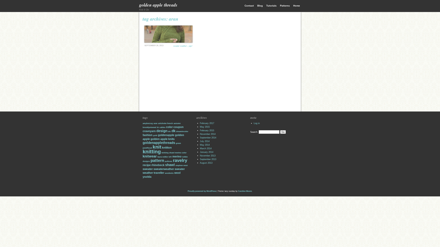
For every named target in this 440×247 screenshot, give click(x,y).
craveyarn (149, 131)
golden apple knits (163, 138)
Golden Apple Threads (158, 5)
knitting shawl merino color (174, 153)
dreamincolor (182, 131)
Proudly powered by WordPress (202, 191)
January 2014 (206, 152)
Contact (249, 5)
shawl (170, 165)
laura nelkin (162, 157)
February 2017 (207, 123)
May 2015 (205, 127)
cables (162, 127)
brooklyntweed (149, 127)
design (161, 131)
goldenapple (166, 135)
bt (158, 127)
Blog (260, 5)
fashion (147, 135)
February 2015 (207, 130)
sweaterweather (163, 168)
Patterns (285, 5)
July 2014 (205, 141)
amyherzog (148, 123)
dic (169, 131)
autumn (177, 123)
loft (170, 157)
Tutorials (271, 5)
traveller (159, 172)
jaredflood (147, 148)
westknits (169, 173)
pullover (168, 161)
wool (177, 172)
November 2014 (208, 134)
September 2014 (208, 137)
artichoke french (165, 123)
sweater (148, 168)
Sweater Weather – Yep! (182, 45)
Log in (257, 123)
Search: (254, 132)
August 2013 (206, 163)
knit (157, 147)
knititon (167, 147)
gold (155, 135)
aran (155, 123)
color (169, 126)
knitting (152, 151)
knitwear (150, 156)
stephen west (181, 165)
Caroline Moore (245, 191)
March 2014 (206, 148)
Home (296, 5)
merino (177, 156)
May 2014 (205, 145)
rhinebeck (157, 165)
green (178, 143)
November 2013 (208, 155)
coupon (178, 126)
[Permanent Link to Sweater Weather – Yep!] (168, 34)
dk (173, 131)
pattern (157, 160)
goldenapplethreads (159, 143)
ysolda (147, 176)
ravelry (180, 160)
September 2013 (208, 159)
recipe (147, 165)
